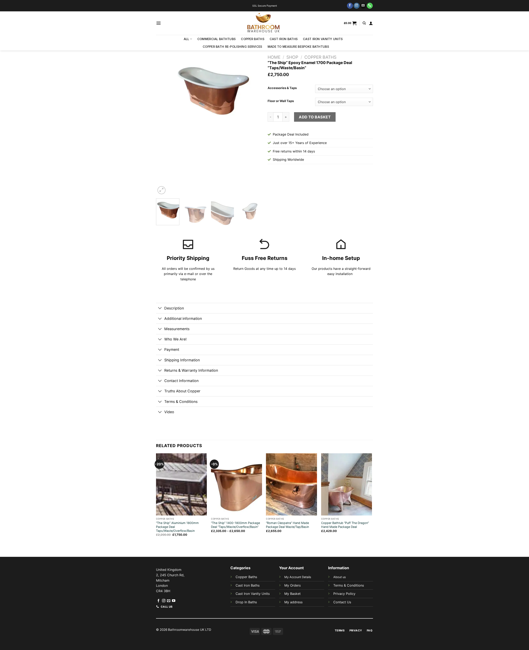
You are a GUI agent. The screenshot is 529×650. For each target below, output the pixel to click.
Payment (171, 349)
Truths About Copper (182, 391)
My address (293, 602)
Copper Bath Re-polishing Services (232, 46)
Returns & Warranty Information (191, 370)
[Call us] (370, 6)
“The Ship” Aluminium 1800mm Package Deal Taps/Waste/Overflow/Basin (177, 526)
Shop (292, 57)
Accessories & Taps (282, 88)
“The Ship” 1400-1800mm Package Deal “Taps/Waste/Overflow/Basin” (235, 525)
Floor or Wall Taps (281, 101)
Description (174, 308)
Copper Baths (252, 39)
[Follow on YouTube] (173, 601)
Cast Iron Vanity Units (323, 39)
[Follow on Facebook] (350, 6)
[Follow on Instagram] (357, 6)
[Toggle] (160, 308)
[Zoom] (161, 190)
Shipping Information (182, 360)
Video (169, 412)
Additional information (183, 318)
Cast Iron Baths (284, 39)
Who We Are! (175, 339)
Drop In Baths (246, 602)
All (186, 39)
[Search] (364, 23)
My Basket (292, 594)
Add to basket (315, 117)
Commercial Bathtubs (216, 39)
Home (274, 57)
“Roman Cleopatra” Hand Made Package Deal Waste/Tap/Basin (287, 525)
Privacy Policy (344, 594)
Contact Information (181, 381)
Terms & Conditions (181, 401)
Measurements (176, 329)
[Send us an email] (363, 6)
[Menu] (158, 23)
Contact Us (342, 602)
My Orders (292, 585)
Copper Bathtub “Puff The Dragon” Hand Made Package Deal (345, 525)
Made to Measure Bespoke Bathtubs (298, 46)
